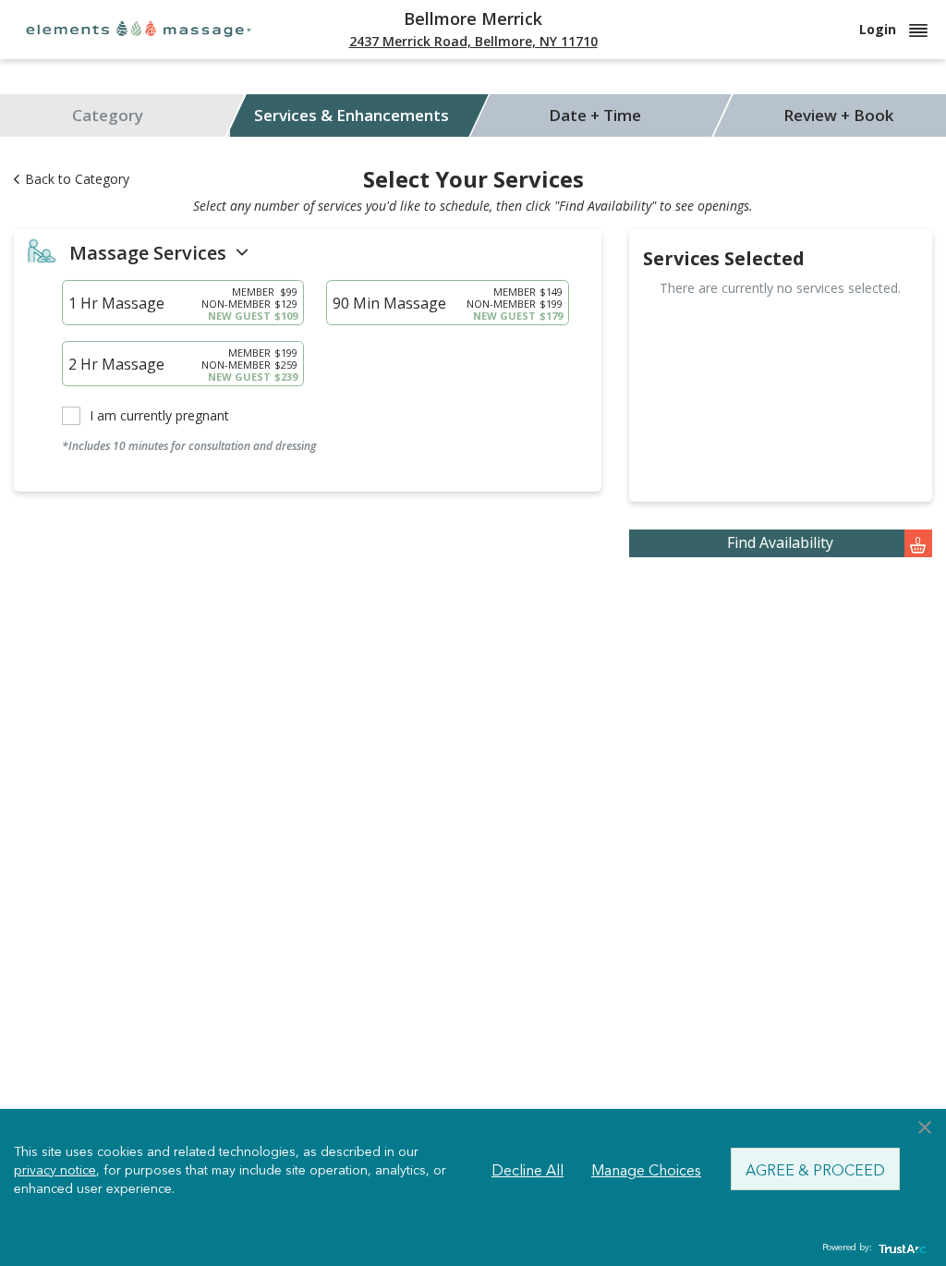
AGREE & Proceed (815, 1169)
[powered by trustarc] (900, 1248)
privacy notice (55, 1169)
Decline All (527, 1169)
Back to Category (77, 179)
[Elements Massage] (138, 28)
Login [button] (879, 29)
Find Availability (824, 542)
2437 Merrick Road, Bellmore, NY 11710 (473, 41)
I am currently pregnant (159, 416)
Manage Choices (646, 1169)
